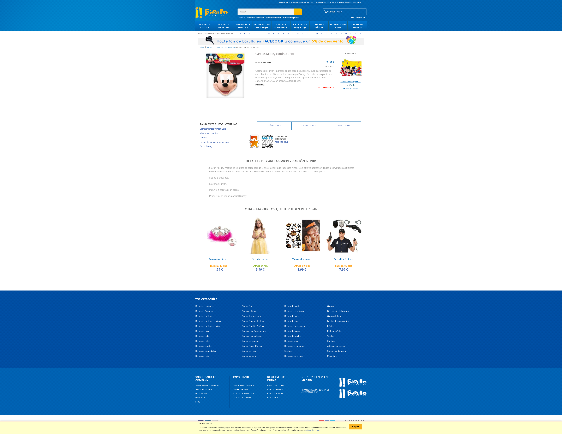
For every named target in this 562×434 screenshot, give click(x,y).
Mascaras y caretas (209, 133)
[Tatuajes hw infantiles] (301, 235)
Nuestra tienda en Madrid (301, 3)
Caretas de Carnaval (336, 351)
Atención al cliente (276, 385)
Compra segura (240, 389)
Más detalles (260, 85)
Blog (197, 402)
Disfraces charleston (294, 346)
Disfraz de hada (249, 351)
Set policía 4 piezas (343, 259)
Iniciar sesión (358, 17)
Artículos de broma (336, 346)
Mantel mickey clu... (351, 81)
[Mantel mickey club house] (350, 68)
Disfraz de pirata (292, 306)
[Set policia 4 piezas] (343, 235)
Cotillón (331, 341)
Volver (202, 47)
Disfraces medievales (294, 326)
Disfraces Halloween (255, 17)
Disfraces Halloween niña (207, 326)
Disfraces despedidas (205, 351)
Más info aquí (281, 141)
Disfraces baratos (203, 346)
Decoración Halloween (338, 311)
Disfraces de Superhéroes (254, 331)
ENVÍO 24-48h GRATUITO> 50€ (350, 3)
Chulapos (288, 351)
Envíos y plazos (274, 126)
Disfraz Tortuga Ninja (252, 316)
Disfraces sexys (291, 341)
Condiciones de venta (243, 385)
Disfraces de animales (294, 311)
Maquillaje (332, 356)
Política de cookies (242, 398)
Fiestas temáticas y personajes (214, 142)
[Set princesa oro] (260, 235)
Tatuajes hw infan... (301, 259)
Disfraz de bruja (291, 316)
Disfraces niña (202, 356)
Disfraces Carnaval (273, 17)
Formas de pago (309, 126)
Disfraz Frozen (248, 306)
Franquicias (201, 394)
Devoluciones (343, 126)
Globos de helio (334, 316)
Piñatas (330, 326)
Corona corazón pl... (218, 259)
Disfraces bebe (202, 336)
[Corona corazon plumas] (218, 235)
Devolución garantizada (326, 3)
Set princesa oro (260, 259)
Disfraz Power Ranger (252, 346)
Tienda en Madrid (203, 389)
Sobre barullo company (207, 385)
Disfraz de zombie (292, 336)
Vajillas (330, 336)
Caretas (203, 137)
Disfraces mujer (202, 331)
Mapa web (200, 398)
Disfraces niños (202, 341)
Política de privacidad (243, 394)
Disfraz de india (291, 321)
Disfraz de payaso (250, 341)
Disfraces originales (290, 17)
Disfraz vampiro (249, 356)
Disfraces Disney (250, 311)
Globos (330, 306)
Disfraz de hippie (292, 331)
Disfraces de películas (252, 336)
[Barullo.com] (215, 12)
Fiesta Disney (206, 146)
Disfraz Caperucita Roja (253, 321)
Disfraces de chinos (293, 356)
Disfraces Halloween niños (208, 321)
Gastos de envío (275, 389)
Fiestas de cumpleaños (338, 321)
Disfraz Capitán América (253, 326)
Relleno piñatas (334, 331)
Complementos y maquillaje (224, 47)
